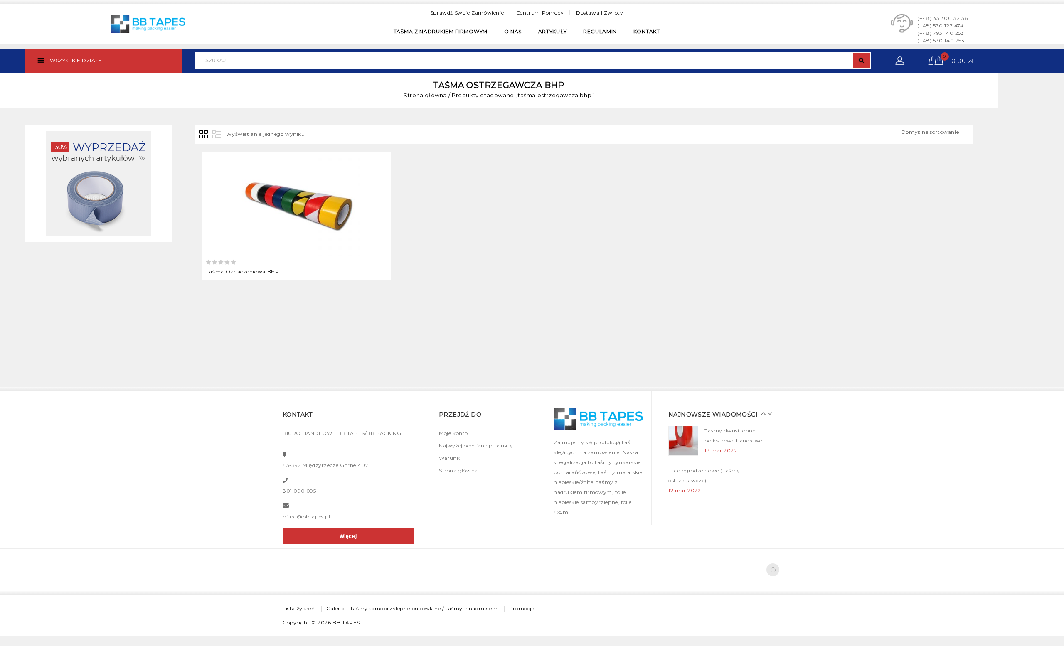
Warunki (450, 458)
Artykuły (552, 31)
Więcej (348, 536)
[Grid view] (204, 134)
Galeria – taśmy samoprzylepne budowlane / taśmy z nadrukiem (412, 608)
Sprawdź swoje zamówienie (467, 13)
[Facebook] (772, 569)
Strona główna (425, 95)
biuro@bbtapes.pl (306, 516)
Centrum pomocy (540, 13)
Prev (761, 413)
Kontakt (646, 31)
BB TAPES (346, 622)
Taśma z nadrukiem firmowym (441, 31)
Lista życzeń (299, 608)
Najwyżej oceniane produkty (476, 445)
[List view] (216, 134)
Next (767, 413)
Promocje (521, 608)
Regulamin (600, 31)
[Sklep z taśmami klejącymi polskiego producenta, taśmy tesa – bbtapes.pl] (148, 23)
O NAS (513, 31)
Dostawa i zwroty (599, 13)
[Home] (98, 183)
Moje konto (453, 433)
